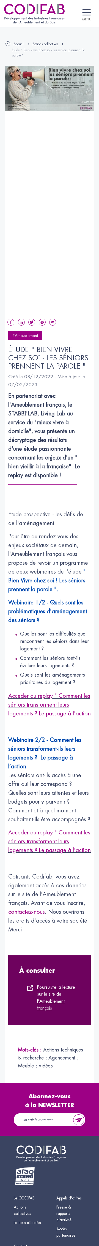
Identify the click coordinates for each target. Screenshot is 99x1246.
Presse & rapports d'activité (64, 1213)
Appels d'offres (69, 1198)
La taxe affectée (27, 1223)
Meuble (26, 1065)
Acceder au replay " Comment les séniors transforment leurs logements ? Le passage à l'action (49, 705)
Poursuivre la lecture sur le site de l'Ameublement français (56, 998)
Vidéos (45, 1065)
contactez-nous (26, 912)
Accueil (18, 44)
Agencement (62, 1057)
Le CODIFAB (24, 1198)
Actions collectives (45, 44)
